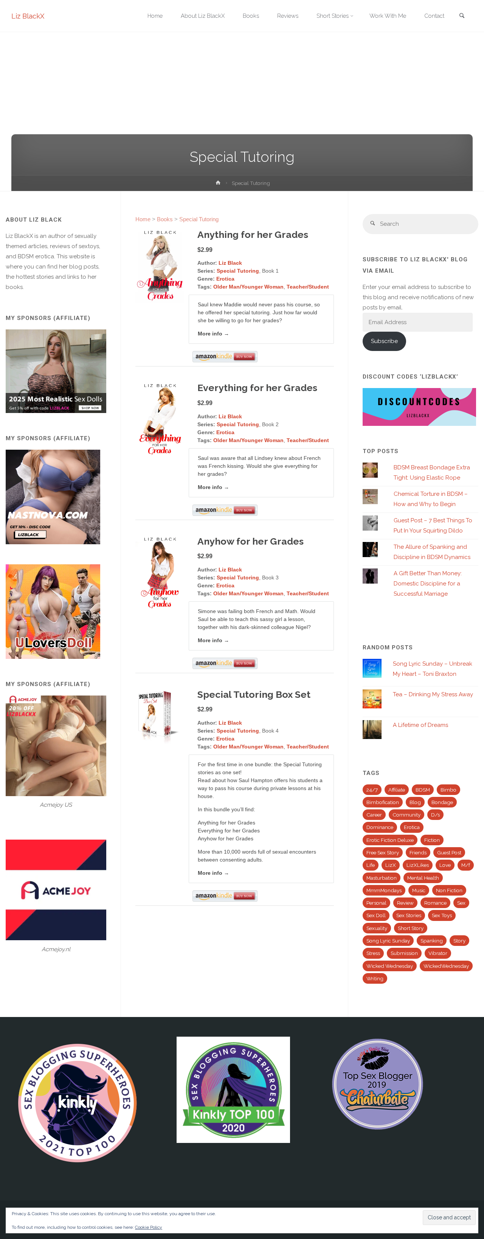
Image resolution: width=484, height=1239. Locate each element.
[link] (462, 16)
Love (445, 865)
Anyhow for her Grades (250, 541)
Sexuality (376, 928)
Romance (435, 903)
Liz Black (230, 263)
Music (418, 890)
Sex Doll (376, 915)
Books (165, 219)
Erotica (225, 279)
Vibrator (437, 953)
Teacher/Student (308, 287)
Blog (415, 802)
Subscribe (384, 341)
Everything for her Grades (257, 387)
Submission (404, 953)
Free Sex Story (382, 852)
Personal (376, 903)
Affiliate (396, 790)
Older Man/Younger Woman (248, 287)
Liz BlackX (27, 16)
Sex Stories (408, 915)
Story (459, 941)
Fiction (432, 840)
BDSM (423, 790)
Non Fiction (449, 890)
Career (374, 815)
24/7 (372, 790)
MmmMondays (384, 890)
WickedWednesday (446, 966)
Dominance (379, 827)
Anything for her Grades (252, 234)
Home (142, 219)
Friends (418, 852)
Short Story (411, 928)
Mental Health (423, 878)
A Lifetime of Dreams (420, 725)
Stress (373, 953)
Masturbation (381, 878)
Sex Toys (442, 915)
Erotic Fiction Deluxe (390, 840)
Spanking (431, 941)
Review (405, 903)
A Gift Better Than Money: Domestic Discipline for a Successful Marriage (428, 583)
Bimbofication (382, 802)
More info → (213, 334)
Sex (461, 903)
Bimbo (448, 790)
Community (406, 815)
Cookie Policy (148, 1227)
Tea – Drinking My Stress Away (433, 694)
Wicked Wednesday (389, 966)
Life (370, 865)
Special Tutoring (199, 219)
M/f (465, 865)
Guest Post (449, 852)
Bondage (442, 802)
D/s (435, 815)
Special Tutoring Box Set (253, 694)
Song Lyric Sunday (388, 941)
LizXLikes (417, 865)
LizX (390, 865)
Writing (374, 978)
